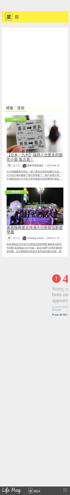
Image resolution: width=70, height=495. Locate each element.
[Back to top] (63, 481)
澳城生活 (34, 490)
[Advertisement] (35, 64)
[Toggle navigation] (65, 489)
